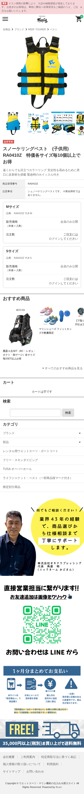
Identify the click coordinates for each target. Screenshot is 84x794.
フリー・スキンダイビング (20, 460)
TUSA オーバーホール (17, 469)
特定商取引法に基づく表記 (58, 757)
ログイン (54, 238)
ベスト (53, 29)
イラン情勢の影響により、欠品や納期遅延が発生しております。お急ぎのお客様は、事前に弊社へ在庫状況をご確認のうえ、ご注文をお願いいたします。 (40, 7)
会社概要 (9, 757)
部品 (6, 442)
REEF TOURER (37, 29)
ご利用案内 (28, 757)
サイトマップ (11, 771)
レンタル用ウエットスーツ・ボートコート (30, 451)
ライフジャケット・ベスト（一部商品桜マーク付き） (38, 478)
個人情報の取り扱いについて (22, 764)
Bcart (59, 787)
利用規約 (52, 764)
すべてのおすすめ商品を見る (64, 368)
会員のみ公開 (69, 221)
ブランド (19, 29)
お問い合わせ (35, 771)
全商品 (6, 29)
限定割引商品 (11, 487)
